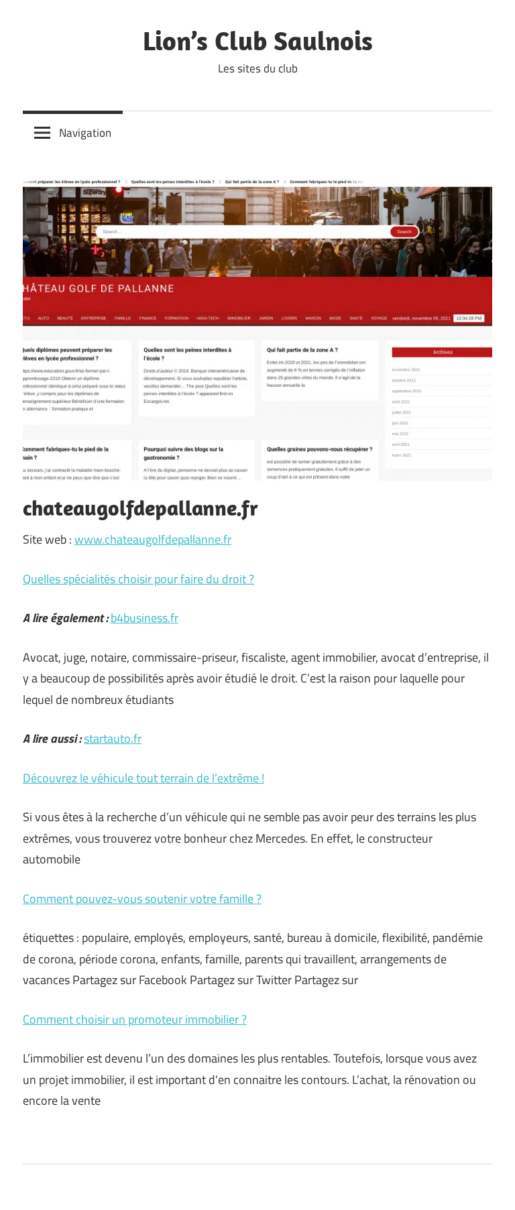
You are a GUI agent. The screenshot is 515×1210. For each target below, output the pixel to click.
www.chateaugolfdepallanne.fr (152, 539)
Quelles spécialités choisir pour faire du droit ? (138, 579)
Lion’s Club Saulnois (258, 40)
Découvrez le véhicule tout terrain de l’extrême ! (143, 778)
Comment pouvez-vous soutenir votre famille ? (142, 899)
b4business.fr (144, 618)
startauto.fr (112, 738)
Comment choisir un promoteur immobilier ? (135, 1019)
